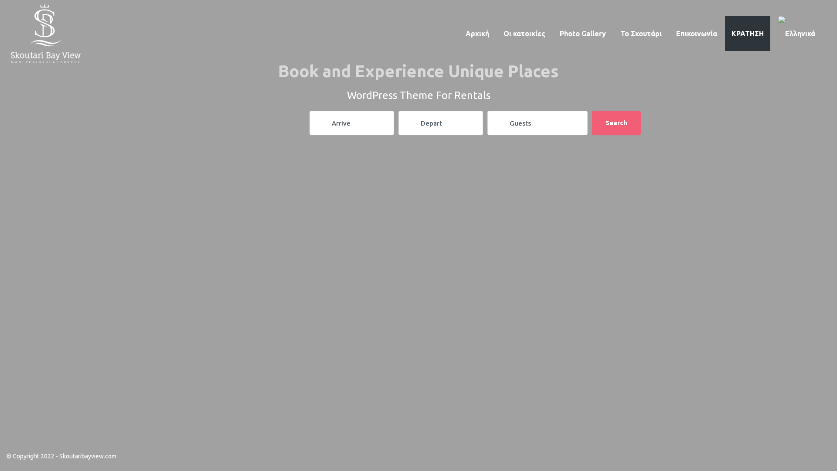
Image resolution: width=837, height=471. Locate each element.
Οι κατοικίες (524, 34)
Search (616, 122)
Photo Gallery (583, 34)
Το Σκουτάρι (641, 34)
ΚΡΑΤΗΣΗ (748, 34)
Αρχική (477, 34)
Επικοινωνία (696, 34)
